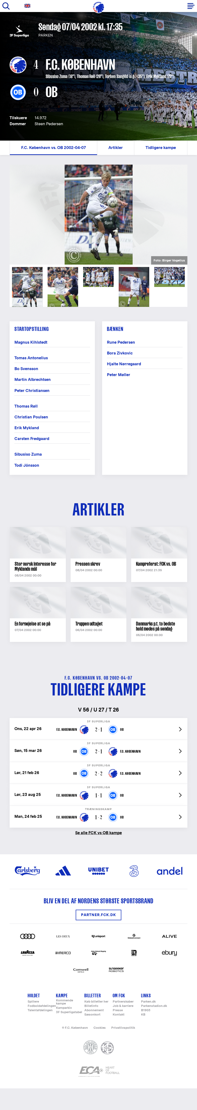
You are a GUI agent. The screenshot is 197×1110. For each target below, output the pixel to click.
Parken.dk (148, 1001)
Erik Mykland (156, 76)
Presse (118, 1010)
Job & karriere (123, 1006)
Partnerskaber (123, 1001)
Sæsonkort (92, 1014)
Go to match (98, 720)
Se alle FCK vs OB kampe (98, 833)
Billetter (92, 995)
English (28, 6)
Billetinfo (91, 1006)
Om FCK (119, 995)
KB (143, 1014)
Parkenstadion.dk (154, 1006)
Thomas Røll (86, 76)
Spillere (33, 1001)
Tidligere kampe (161, 147)
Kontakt (118, 1014)
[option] (98, 215)
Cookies (99, 1027)
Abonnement (94, 1010)
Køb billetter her (96, 1001)
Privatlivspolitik (123, 1027)
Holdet (34, 995)
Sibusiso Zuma (57, 76)
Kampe (62, 995)
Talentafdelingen (40, 1010)
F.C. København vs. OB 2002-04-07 (53, 147)
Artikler (115, 147)
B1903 (145, 1010)
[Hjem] (98, 7)
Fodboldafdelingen (42, 1006)
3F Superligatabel (69, 1012)
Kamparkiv (64, 1008)
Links (146, 995)
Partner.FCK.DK (98, 915)
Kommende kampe (64, 1002)
